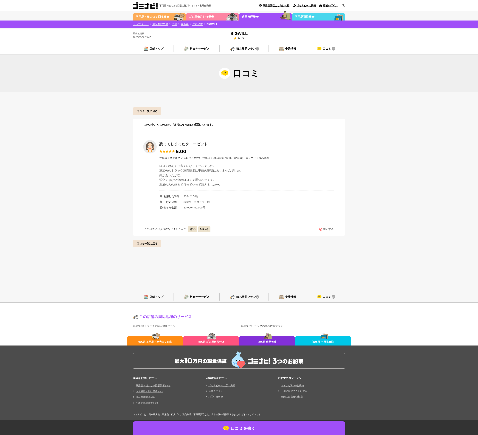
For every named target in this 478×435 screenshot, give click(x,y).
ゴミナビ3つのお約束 (292, 385)
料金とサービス (199, 48)
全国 (174, 24)
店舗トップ (156, 48)
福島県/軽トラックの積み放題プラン (154, 325)
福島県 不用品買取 (323, 341)
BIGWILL (212, 24)
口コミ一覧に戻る (147, 111)
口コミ (329, 48)
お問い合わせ (215, 396)
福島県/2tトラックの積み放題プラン (262, 325)
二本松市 (197, 24)
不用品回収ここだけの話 (276, 5)
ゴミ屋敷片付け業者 (201, 16)
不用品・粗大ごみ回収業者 (153, 385)
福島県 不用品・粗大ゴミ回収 (155, 341)
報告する (328, 228)
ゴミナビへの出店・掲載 (221, 385)
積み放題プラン (247, 48)
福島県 (185, 24)
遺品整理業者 (250, 16)
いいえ (204, 228)
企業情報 (290, 48)
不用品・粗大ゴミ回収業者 (152, 16)
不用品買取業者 (304, 16)
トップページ (141, 24)
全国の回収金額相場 (292, 396)
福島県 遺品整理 (267, 341)
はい (192, 228)
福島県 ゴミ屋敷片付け (211, 341)
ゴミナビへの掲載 (306, 5)
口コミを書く (243, 428)
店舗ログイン (330, 5)
